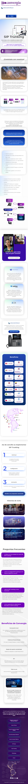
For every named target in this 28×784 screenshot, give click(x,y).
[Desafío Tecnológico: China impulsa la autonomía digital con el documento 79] (14, 534)
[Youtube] (17, 778)
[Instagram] (14, 778)
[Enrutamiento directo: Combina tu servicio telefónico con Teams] (14, 509)
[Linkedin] (10, 778)
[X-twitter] (15, 778)
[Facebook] (12, 778)
